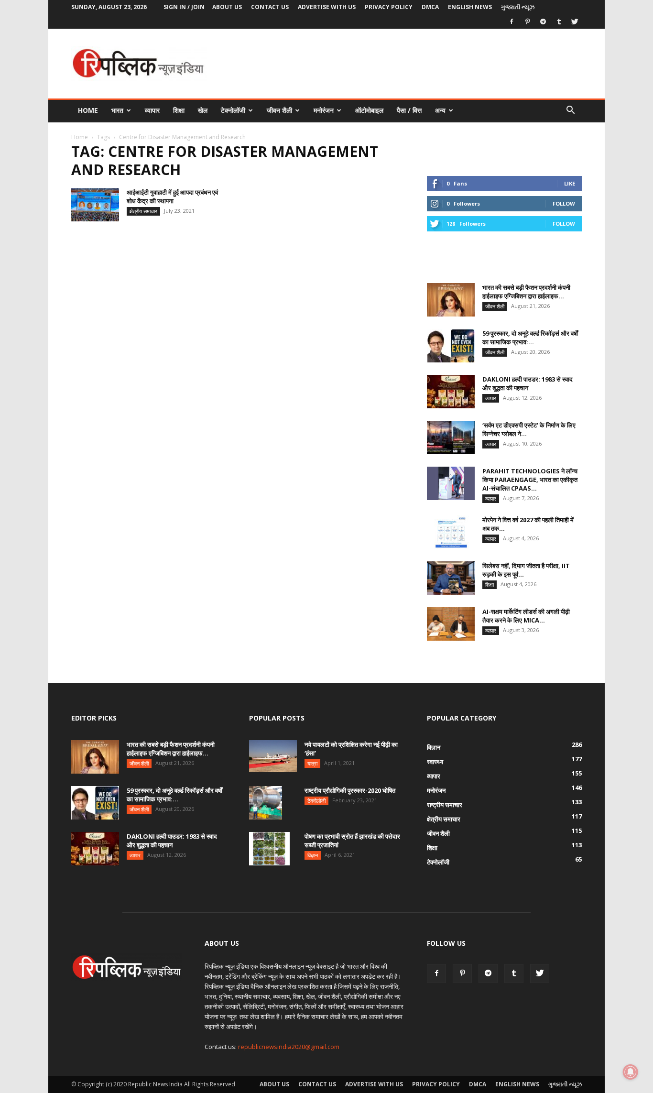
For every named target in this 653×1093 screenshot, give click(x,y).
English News (470, 7)
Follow (564, 203)
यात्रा (312, 763)
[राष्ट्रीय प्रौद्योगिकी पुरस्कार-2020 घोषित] (265, 803)
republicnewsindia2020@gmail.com (288, 1046)
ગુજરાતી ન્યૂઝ (517, 7)
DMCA (430, 7)
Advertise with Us (327, 7)
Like (569, 183)
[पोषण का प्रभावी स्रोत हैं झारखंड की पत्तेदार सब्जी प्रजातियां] (269, 848)
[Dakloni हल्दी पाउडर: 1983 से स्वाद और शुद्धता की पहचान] (451, 391)
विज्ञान (312, 855)
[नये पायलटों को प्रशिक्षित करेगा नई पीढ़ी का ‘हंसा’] (273, 756)
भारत (117, 110)
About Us (227, 7)
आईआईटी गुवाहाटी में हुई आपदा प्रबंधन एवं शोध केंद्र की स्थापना (172, 196)
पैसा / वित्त (409, 110)
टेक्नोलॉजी (233, 110)
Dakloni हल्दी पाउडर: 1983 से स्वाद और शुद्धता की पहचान (527, 383)
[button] (570, 111)
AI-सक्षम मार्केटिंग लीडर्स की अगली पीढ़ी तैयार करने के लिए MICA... (526, 615)
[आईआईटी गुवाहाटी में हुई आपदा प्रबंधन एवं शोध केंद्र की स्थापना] (95, 204)
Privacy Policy (389, 7)
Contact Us (270, 7)
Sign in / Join (184, 7)
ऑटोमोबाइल (369, 110)
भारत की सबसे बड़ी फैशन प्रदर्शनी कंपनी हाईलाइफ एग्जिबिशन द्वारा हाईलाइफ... (526, 291)
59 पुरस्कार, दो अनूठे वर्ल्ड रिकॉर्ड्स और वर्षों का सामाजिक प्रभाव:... (530, 337)
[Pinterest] (527, 21)
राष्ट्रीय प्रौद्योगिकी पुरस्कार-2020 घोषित (350, 790)
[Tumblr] (559, 21)
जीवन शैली (279, 110)
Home (88, 110)
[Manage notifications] (630, 1072)
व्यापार (152, 110)
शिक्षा (179, 110)
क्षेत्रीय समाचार (143, 211)
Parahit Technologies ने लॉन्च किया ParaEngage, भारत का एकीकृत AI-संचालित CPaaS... (529, 479)
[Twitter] (574, 21)
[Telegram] (543, 21)
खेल (202, 110)
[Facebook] (511, 21)
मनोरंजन (324, 110)
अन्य (440, 110)
